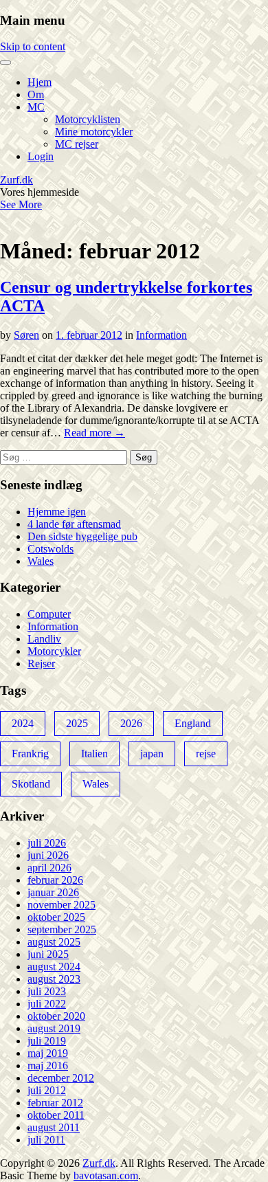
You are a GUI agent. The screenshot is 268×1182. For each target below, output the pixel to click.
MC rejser (76, 144)
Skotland (31, 784)
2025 (77, 723)
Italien (94, 753)
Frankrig (30, 753)
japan (152, 753)
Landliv (44, 639)
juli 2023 (46, 991)
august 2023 (53, 979)
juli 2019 (46, 1041)
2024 (23, 723)
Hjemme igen (56, 511)
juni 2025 (48, 954)
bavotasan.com (106, 1175)
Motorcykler (54, 651)
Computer (49, 614)
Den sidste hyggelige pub (82, 536)
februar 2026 (55, 880)
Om (35, 94)
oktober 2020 (56, 1016)
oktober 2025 (56, 917)
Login (40, 156)
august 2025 (53, 942)
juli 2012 (46, 1090)
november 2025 (61, 905)
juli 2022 (46, 1004)
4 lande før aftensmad (74, 524)
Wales (40, 561)
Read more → (94, 432)
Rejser (41, 663)
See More (21, 204)
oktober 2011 (56, 1115)
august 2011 (53, 1127)
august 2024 (53, 966)
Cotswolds (50, 549)
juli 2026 (46, 843)
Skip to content (32, 46)
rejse (206, 753)
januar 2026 (53, 892)
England (193, 723)
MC (36, 107)
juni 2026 (48, 855)
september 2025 (61, 929)
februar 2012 (55, 1102)
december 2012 (60, 1078)
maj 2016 (47, 1065)
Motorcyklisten (87, 119)
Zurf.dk (16, 180)
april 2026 (49, 867)
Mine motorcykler (94, 131)
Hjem (39, 82)
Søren (26, 335)
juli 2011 (46, 1140)
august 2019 (53, 1028)
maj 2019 (47, 1053)
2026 (131, 723)
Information (161, 335)
